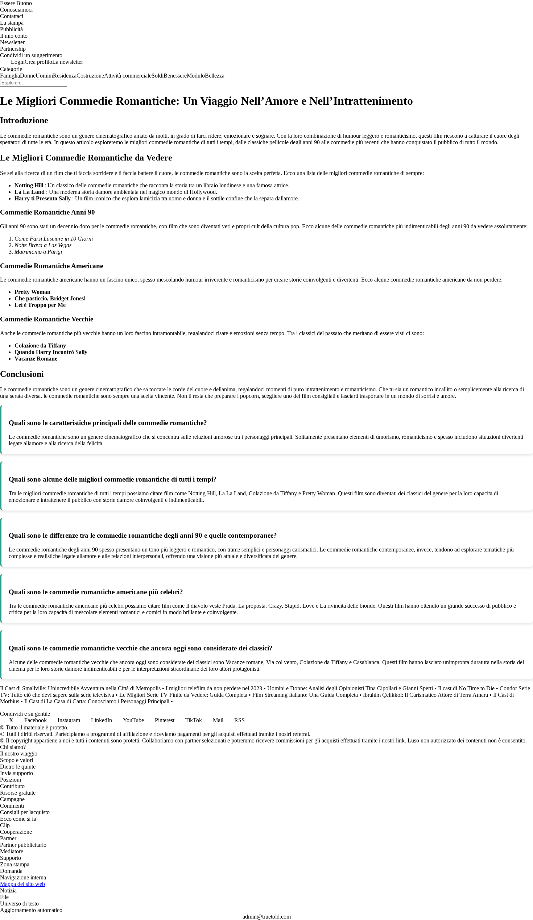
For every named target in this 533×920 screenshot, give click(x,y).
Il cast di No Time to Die (466, 688)
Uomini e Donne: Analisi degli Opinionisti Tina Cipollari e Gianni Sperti (350, 688)
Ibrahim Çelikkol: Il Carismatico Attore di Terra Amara (425, 695)
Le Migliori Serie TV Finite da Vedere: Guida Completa (183, 695)
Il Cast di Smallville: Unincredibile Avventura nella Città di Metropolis (80, 688)
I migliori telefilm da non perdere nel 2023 (214, 688)
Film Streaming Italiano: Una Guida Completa (305, 695)
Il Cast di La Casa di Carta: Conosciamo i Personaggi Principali (96, 701)
